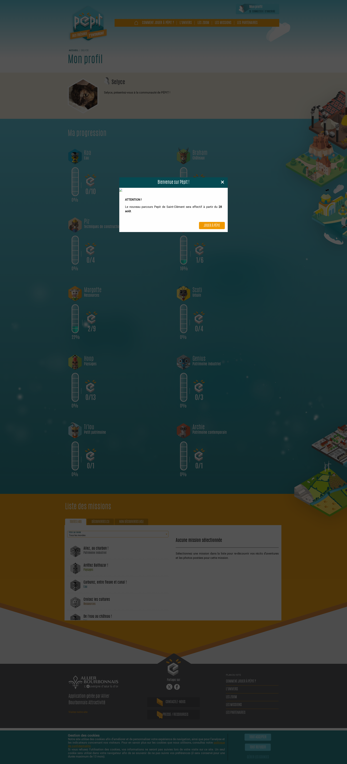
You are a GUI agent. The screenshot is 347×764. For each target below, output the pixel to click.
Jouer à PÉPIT (212, 226)
